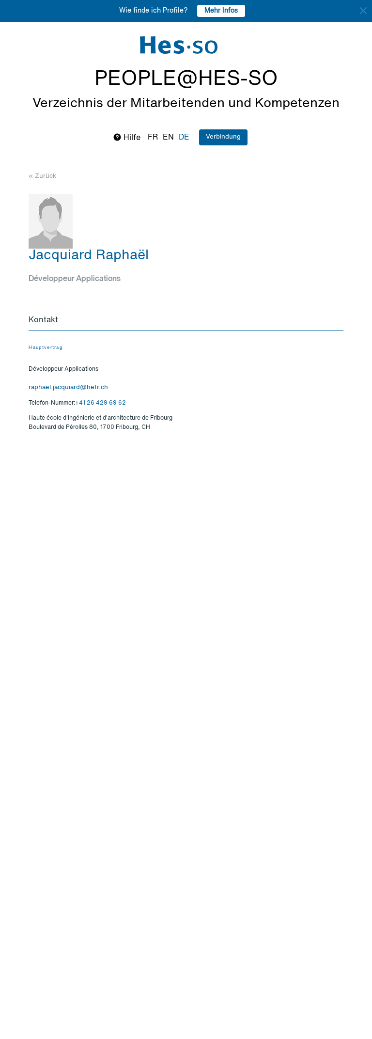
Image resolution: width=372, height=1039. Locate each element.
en (168, 138)
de (184, 138)
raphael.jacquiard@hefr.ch (68, 387)
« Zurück (42, 176)
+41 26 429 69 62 (100, 403)
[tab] (186, 320)
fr (153, 138)
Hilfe (131, 138)
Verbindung (223, 137)
